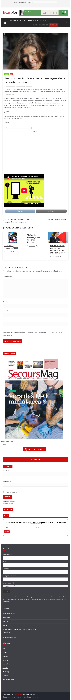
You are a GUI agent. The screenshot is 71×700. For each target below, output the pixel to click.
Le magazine (12, 20)
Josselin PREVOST (10, 86)
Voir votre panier (8, 504)
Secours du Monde (8, 679)
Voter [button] (7, 532)
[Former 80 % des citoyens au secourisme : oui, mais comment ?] (58, 233)
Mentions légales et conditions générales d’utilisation (20, 629)
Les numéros (31, 20)
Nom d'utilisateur (8, 471)
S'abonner (35, 459)
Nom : (5, 561)
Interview (5, 668)
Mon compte (43, 25)
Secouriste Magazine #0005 (11, 246)
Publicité (5, 621)
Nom (5, 302)
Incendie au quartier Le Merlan (55, 219)
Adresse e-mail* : (8, 554)
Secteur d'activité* (8, 583)
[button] (17, 20)
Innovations (6, 664)
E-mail (5, 311)
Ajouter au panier (34, 449)
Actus (42, 20)
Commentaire (8, 277)
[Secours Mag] (5, 23)
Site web (6, 320)
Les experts (6, 617)
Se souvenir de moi (10, 492)
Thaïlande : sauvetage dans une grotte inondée (34, 238)
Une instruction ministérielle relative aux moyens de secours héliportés (19, 220)
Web (11, 74)
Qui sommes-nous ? (9, 614)
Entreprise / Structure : (10, 576)
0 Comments (29, 86)
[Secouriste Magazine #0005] (13, 233)
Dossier (5, 652)
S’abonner (54, 25)
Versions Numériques (9, 637)
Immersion (6, 660)
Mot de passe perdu (9, 501)
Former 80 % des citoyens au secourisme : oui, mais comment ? (57, 249)
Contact (5, 625)
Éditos (22, 20)
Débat (4, 648)
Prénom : (6, 569)
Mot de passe (7, 481)
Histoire (5, 656)
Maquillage (6, 672)
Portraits (5, 676)
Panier (35, 25)
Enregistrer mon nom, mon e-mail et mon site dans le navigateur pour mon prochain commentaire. (32, 333)
